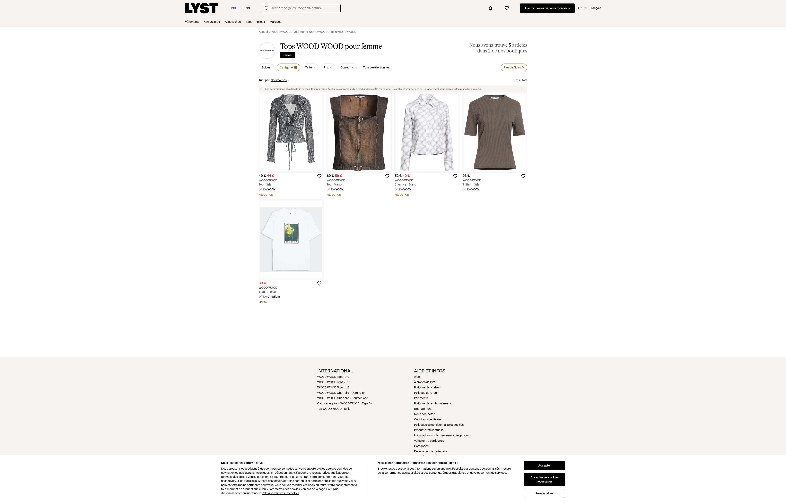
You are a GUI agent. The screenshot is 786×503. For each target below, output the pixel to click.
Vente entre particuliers (429, 441)
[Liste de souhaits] (507, 8)
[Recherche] (266, 8)
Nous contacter (424, 414)
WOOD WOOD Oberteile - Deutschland (342, 398)
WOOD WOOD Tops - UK (333, 382)
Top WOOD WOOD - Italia (333, 409)
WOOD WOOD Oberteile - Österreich (341, 393)
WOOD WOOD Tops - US (333, 387)
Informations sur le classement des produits (442, 435)
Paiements (421, 398)
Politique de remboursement (432, 403)
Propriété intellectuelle (428, 430)
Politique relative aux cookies (280, 493)
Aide (417, 377)
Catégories (421, 446)
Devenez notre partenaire (430, 451)
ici (480, 89)
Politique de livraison (427, 387)
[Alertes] (490, 8)
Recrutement (423, 409)
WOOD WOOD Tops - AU (333, 377)
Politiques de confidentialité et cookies (439, 425)
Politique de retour (426, 393)
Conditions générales (428, 419)
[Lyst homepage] (201, 8)
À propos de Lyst (424, 382)
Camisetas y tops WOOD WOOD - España (344, 403)
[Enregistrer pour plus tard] (319, 176)
